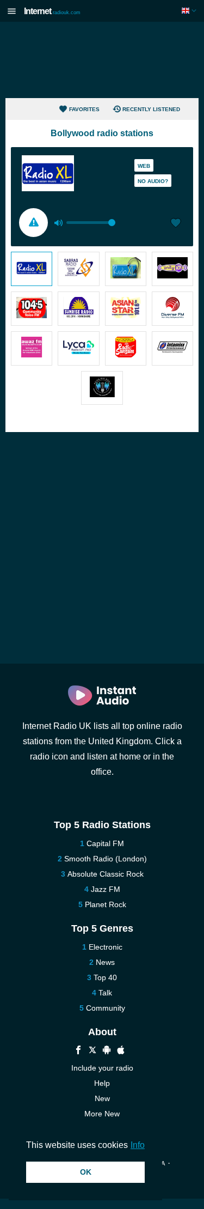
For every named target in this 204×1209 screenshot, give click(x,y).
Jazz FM (105, 889)
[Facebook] (78, 1051)
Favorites (84, 109)
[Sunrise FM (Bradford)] (78, 308)
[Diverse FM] (172, 308)
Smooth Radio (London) (105, 858)
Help (102, 1083)
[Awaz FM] (31, 348)
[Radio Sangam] (125, 348)
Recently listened (151, 109)
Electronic (105, 947)
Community (105, 1008)
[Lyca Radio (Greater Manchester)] (78, 348)
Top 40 (105, 977)
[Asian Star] (125, 308)
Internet (52, 11)
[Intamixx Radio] (172, 348)
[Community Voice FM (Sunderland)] (31, 308)
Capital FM (105, 843)
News (105, 962)
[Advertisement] (102, 60)
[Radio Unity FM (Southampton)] (172, 269)
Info (138, 1145)
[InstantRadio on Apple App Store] (120, 1051)
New (102, 1098)
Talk (105, 992)
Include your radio (102, 1068)
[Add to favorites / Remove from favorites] (175, 224)
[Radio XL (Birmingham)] (31, 269)
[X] (92, 1051)
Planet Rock (105, 904)
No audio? (153, 181)
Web (144, 166)
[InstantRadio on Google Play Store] (106, 1051)
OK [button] (85, 1172)
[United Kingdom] (190, 10)
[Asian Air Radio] (101, 388)
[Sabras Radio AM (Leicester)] (78, 269)
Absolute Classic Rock (105, 874)
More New (102, 1113)
